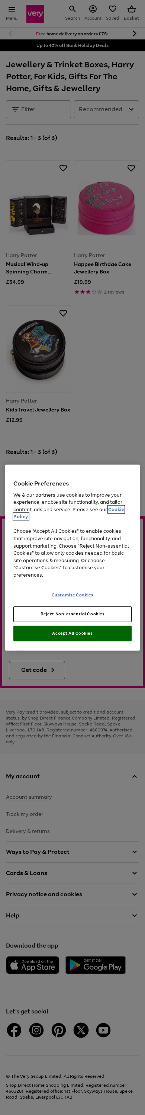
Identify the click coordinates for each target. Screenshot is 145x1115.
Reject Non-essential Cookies (73, 614)
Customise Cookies (73, 595)
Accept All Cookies (72, 633)
